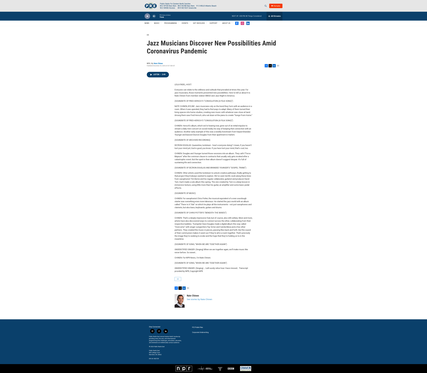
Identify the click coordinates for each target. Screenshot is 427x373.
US (148, 35)
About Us (226, 23)
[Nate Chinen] (180, 301)
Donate (276, 6)
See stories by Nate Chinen (199, 299)
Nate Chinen (158, 63)
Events (185, 23)
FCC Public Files (197, 327)
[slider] (157, 16)
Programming (170, 23)
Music (156, 23)
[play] (147, 16)
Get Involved (199, 23)
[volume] (154, 16)
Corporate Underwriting (200, 332)
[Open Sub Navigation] (151, 23)
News (147, 23)
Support (213, 23)
